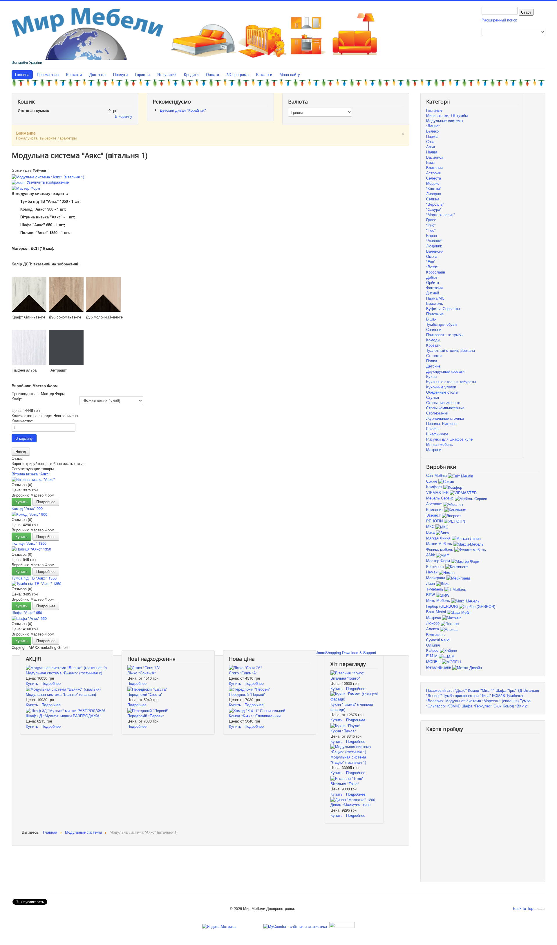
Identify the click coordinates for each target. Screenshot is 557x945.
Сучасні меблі (438, 639)
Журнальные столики (445, 418)
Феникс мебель (440, 549)
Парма (431, 136)
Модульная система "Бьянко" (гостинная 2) (64, 673)
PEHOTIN (435, 521)
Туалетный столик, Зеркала (450, 350)
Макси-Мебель (439, 543)
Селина (432, 199)
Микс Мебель (438, 600)
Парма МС (435, 298)
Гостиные (434, 110)
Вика (431, 532)
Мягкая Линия (439, 538)
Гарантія (142, 74)
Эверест (434, 515)
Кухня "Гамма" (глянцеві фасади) (351, 706)
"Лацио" (433, 125)
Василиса (434, 157)
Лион (431, 583)
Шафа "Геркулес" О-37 (482, 706)
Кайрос (433, 650)
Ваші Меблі (436, 611)
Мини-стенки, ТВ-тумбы (447, 115)
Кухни (431, 376)
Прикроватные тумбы (444, 334)
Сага (430, 141)
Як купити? (166, 74)
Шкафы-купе (437, 434)
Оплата (212, 74)
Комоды (433, 340)
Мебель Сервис (440, 498)
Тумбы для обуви (441, 324)
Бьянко (432, 131)
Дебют (431, 277)
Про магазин (48, 74)
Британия (434, 167)
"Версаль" (435, 204)
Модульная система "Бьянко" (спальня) (61, 694)
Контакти (74, 74)
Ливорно (433, 193)
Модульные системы (444, 120)
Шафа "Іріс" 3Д (508, 690)
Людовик (434, 246)
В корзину (123, 116)
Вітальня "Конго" (345, 678)
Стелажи (434, 355)
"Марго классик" (440, 214)
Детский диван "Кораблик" (183, 110)
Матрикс (434, 617)
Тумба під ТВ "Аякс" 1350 (34, 578)
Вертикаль (435, 634)
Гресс (431, 219)
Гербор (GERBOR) (442, 606)
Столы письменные (443, 402)
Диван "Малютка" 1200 (350, 805)
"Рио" (431, 225)
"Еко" (430, 261)
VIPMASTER (438, 492)
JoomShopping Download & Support (346, 652)
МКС (430, 526)
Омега (431, 256)
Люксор (433, 623)
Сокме (432, 481)
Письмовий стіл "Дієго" (446, 690)
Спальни (433, 329)
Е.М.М (432, 655)
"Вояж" (432, 266)
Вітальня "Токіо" (344, 783)
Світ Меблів (437, 475)
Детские (433, 366)
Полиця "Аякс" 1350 (29, 543)
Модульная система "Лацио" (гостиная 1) (348, 759)
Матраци (433, 449)
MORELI (434, 661)
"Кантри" (433, 188)
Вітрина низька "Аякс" (31, 474)
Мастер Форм (438, 560)
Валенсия (434, 251)
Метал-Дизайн (439, 667)
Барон (431, 235)
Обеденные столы (442, 392)
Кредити (191, 74)
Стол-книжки (437, 413)
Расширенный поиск (499, 20)
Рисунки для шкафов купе (449, 439)
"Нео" (431, 230)
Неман (432, 572)
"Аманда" (434, 240)
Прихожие (435, 313)
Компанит (435, 509)
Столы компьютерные (445, 407)
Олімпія (433, 645)
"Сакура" (434, 209)
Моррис (433, 183)
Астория (433, 172)
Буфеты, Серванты (443, 308)
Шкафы (432, 428)
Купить (21, 501)
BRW (431, 594)
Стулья (432, 397)
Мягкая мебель (439, 444)
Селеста (433, 178)
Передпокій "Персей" (145, 715)
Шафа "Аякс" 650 (27, 612)
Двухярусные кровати (445, 371)
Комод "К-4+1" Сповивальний (255, 715)
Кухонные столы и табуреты (451, 381)
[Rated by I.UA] (341, 925)
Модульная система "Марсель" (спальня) (482, 700)
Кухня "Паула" (343, 731)
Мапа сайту (290, 74)
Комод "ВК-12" (515, 706)
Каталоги (264, 74)
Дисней (432, 293)
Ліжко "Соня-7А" (141, 673)
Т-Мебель (435, 589)
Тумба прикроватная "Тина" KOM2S (474, 695)
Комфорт (434, 486)
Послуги (120, 74)
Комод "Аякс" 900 (27, 508)
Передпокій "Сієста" (144, 694)
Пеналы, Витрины (441, 423)
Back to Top (523, 908)
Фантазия (434, 287)
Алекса (433, 628)
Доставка (97, 74)
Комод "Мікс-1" (481, 690)
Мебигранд (436, 577)
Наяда (431, 152)
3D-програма (238, 74)
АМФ (431, 554)
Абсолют (434, 503)
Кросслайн (435, 272)
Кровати (433, 345)
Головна (22, 74)
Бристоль (434, 303)
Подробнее (45, 501)
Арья (430, 146)
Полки (431, 360)
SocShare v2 (539, 909)
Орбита (432, 282)
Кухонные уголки (441, 387)
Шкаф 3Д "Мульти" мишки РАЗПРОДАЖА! (63, 715)
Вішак (431, 319)
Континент (435, 566)
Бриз (430, 162)
